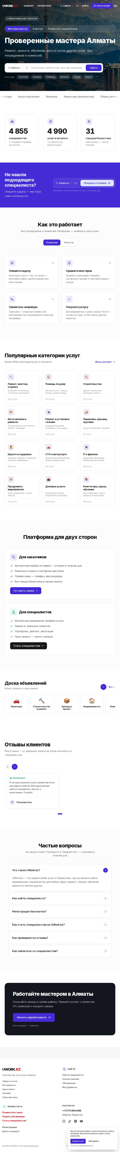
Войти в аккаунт (11, 1131)
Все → (112, 687)
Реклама (6, 1093)
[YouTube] (81, 1121)
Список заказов (70, 1079)
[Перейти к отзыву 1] (60, 813)
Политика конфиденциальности (81, 1146)
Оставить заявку (24, 590)
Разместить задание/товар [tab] (63, 29)
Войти (85, 6)
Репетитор (50, 77)
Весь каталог (103, 361)
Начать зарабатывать (32, 1017)
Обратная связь (10, 1097)
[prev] (8, 767)
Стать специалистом (27, 645)
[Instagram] (63, 1121)
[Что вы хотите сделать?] (77, 6)
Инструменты (9, 1085)
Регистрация (9, 1127)
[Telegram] (75, 1121)
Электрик (37, 77)
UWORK (11, 1069)
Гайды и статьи (9, 1081)
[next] (103, 687)
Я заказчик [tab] (52, 242)
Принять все (78, 1141)
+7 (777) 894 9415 (71, 1110)
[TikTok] (69, 1121)
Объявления (44, 6)
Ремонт (88, 77)
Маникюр (64, 77)
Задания (28, 6)
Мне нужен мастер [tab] (18, 29)
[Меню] (115, 6)
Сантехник (23, 77)
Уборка (77, 77)
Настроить (94, 1141)
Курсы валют (8, 1089)
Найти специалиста (73, 1075)
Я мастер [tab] (38, 29)
